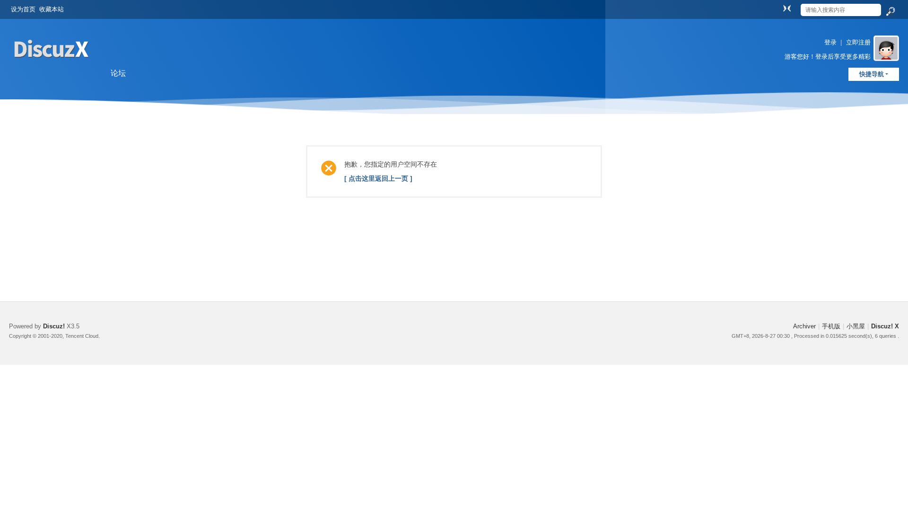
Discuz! (54, 326)
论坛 (118, 73)
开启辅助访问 (778, 6)
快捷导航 (871, 74)
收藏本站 (51, 9)
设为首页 (23, 9)
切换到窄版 (787, 8)
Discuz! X (885, 326)
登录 (830, 42)
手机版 (831, 326)
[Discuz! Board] (51, 70)
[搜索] (890, 12)
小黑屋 (856, 326)
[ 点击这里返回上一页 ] (378, 178)
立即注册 (858, 42)
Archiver (804, 326)
